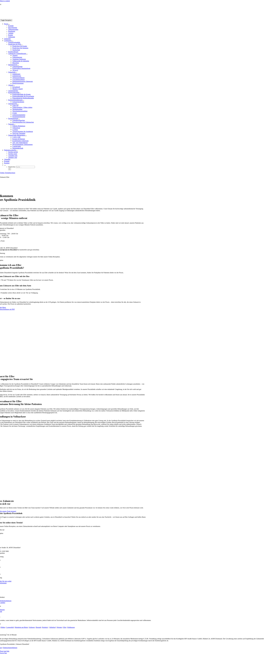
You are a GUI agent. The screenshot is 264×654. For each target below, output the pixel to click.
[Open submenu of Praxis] (9, 24)
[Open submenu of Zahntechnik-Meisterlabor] (26, 135)
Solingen (32, 627)
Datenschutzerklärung (10, 648)
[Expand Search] (5, 165)
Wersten (59, 627)
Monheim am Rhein (21, 627)
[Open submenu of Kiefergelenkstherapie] (23, 100)
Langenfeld (10, 627)
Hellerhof (52, 627)
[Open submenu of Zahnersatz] (16, 72)
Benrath (38, 627)
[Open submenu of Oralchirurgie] (18, 104)
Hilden (3, 627)
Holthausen (71, 627)
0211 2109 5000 (6, 4)
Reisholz (45, 627)
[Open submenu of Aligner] (14, 85)
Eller (64, 627)
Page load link (4, 651)
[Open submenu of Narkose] (14, 124)
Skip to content (5, 1)
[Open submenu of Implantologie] (18, 65)
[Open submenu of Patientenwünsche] (17, 150)
